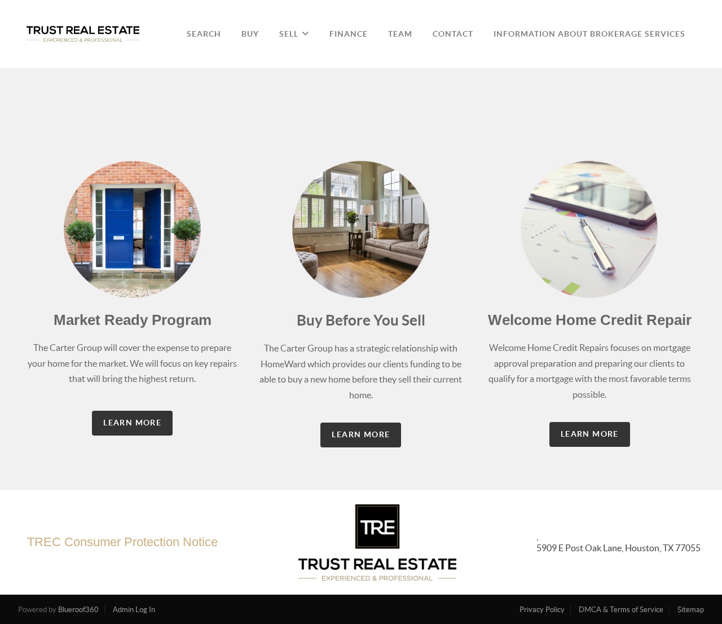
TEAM (400, 33)
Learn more (590, 433)
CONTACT (453, 33)
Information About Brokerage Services (589, 33)
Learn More (132, 422)
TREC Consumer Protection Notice (122, 542)
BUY (250, 33)
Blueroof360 (78, 609)
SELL (288, 33)
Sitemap (690, 609)
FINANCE (348, 33)
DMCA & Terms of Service (621, 609)
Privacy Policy (542, 609)
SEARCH (204, 33)
